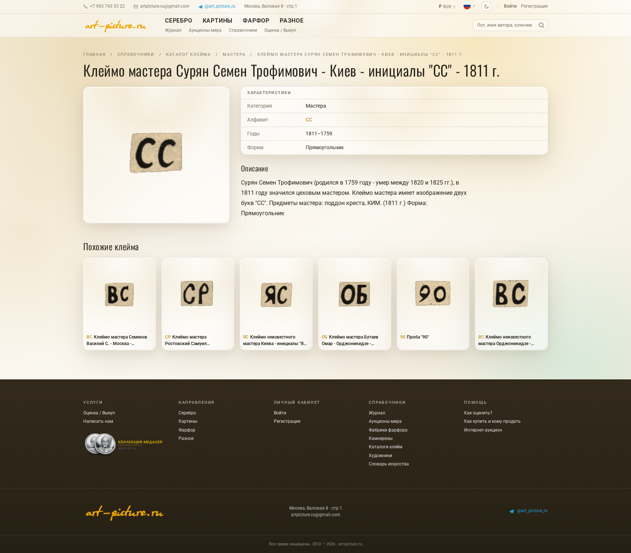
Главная (94, 54)
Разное (292, 20)
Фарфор (256, 20)
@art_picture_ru (220, 6)
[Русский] (469, 5)
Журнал (173, 30)
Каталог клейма (188, 54)
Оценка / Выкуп (280, 30)
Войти (510, 6)
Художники (380, 455)
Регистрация (534, 6)
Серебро (178, 20)
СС (309, 120)
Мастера (234, 54)
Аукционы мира (205, 30)
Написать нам (98, 421)
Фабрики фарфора (388, 430)
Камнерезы (381, 438)
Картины (218, 20)
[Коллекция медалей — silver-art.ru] (123, 445)
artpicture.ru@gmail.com (165, 6)
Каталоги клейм (385, 446)
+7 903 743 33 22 (107, 6)
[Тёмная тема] (486, 6)
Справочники (243, 30)
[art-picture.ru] (115, 25)
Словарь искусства (389, 464)
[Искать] (541, 25)
